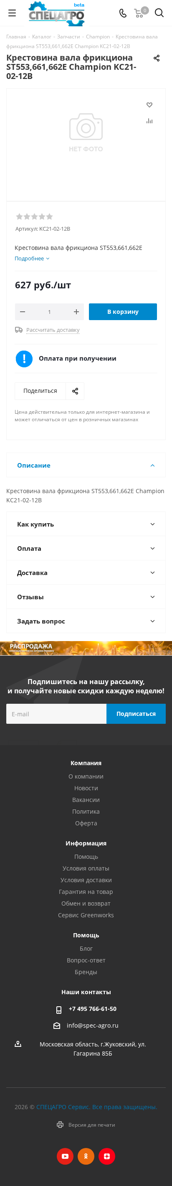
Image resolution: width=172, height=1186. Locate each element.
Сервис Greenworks (86, 915)
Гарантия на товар (86, 892)
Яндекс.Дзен (107, 1156)
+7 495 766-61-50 (92, 1009)
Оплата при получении (77, 358)
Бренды (86, 972)
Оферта (86, 823)
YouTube (65, 1156)
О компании (86, 776)
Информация (86, 843)
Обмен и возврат (86, 903)
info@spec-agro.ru (93, 1026)
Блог (86, 948)
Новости (86, 788)
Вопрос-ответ (86, 960)
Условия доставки (86, 880)
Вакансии (86, 800)
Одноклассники (86, 1156)
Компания (86, 763)
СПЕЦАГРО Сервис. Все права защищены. (96, 1107)
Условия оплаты (86, 868)
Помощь (86, 856)
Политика (86, 811)
